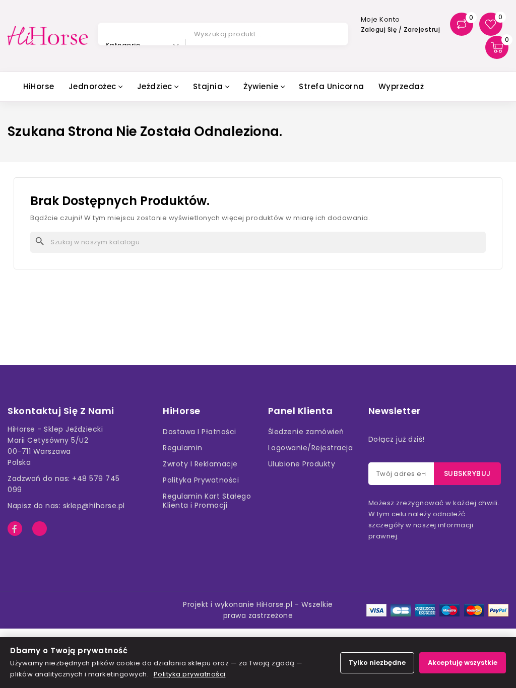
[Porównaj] (461, 24)
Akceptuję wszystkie (462, 662)
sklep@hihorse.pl (94, 506)
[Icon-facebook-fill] (15, 528)
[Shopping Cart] (496, 47)
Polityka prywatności (190, 674)
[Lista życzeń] (490, 24)
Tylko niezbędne (377, 662)
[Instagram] (39, 528)
